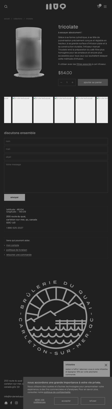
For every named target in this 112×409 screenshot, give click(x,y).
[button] (6, 6)
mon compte (12, 245)
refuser (92, 400)
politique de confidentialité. (57, 392)
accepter (66, 400)
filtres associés (84, 64)
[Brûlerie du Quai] (56, 6)
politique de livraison (16, 249)
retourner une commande (19, 254)
